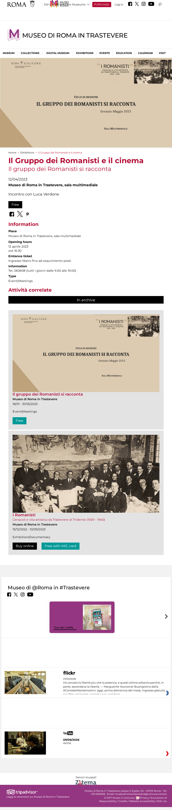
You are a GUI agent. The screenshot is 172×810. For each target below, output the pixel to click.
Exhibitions (85, 53)
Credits (122, 801)
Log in (119, 4)
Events (104, 53)
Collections (30, 53)
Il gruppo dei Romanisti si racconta (48, 394)
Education (124, 53)
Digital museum (57, 53)
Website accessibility (142, 801)
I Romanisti (24, 514)
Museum (8, 53)
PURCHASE (101, 4)
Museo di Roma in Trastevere (75, 35)
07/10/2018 (114, 687)
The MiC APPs (63, 627)
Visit (162, 53)
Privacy (144, 797)
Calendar (145, 53)
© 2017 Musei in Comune (119, 797)
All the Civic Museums (70, 4)
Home (12, 152)
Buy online (25, 546)
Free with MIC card (60, 546)
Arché (67, 743)
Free (15, 205)
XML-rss (162, 801)
